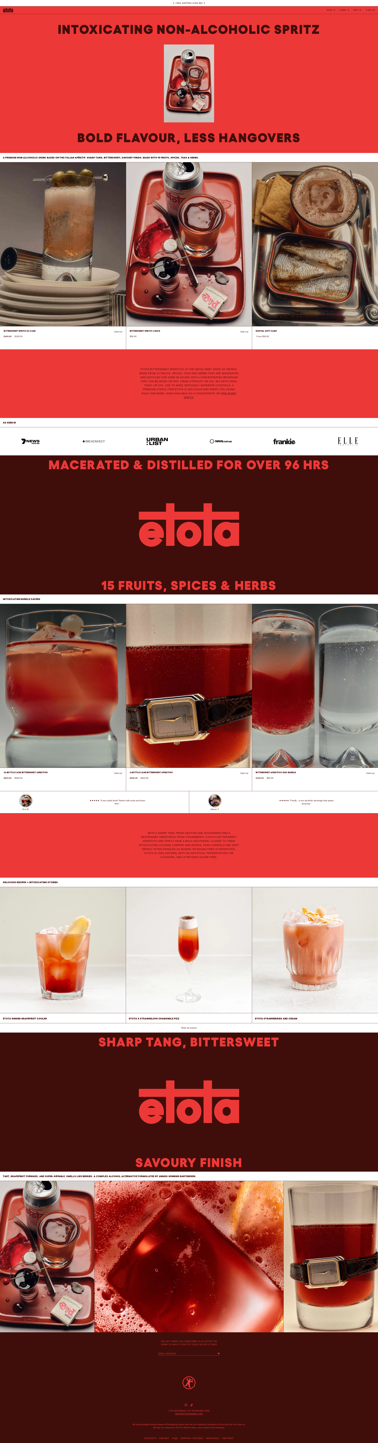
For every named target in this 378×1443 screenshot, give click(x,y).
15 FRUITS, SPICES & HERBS (189, 585)
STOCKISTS (150, 1438)
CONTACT (164, 1438)
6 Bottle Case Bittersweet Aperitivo (151, 772)
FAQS (175, 1438)
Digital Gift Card (266, 331)
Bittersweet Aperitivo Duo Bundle (276, 772)
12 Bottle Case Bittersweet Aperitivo (26, 772)
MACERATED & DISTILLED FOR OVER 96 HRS (189, 465)
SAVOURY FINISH (188, 1162)
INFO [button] (356, 10)
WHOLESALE (212, 1438)
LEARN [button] (342, 10)
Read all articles (189, 1028)
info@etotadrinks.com (189, 1414)
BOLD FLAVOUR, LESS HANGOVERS (188, 138)
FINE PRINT (228, 1438)
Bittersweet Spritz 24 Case (20, 331)
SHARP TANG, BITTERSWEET (189, 1042)
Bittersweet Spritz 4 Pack (145, 331)
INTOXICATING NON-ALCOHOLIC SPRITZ (189, 29)
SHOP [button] (330, 10)
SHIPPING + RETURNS (192, 1438)
